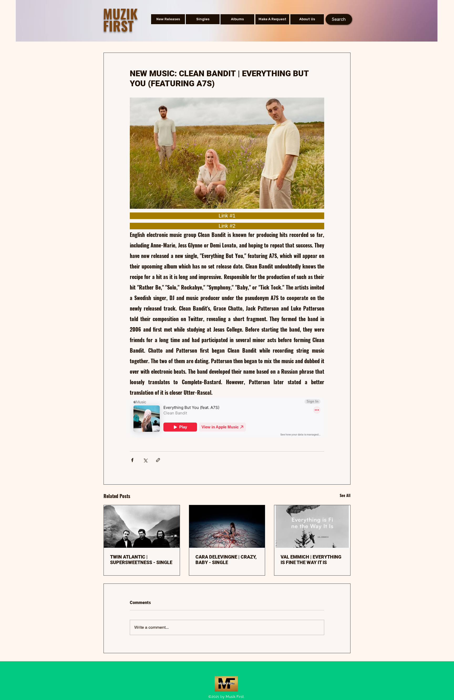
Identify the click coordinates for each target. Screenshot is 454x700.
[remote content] (227, 215)
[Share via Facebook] (132, 460)
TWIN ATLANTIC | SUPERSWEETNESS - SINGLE (141, 559)
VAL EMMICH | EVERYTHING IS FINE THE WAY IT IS (311, 559)
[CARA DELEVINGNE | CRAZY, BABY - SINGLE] (227, 526)
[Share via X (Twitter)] (145, 460)
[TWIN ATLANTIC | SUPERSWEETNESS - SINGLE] (142, 526)
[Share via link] (158, 460)
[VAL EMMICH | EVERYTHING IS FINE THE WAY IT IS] (312, 526)
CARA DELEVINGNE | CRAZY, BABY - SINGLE (226, 559)
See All (345, 495)
